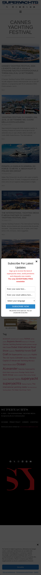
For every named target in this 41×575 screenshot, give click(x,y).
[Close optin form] (37, 262)
